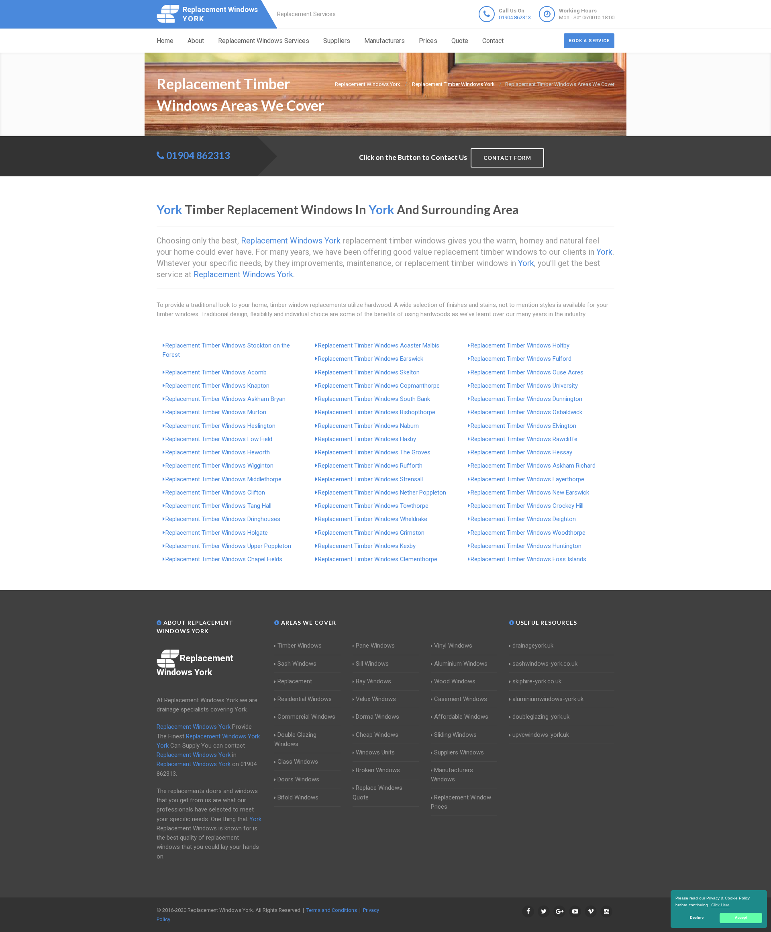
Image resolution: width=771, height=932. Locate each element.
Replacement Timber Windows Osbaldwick (526, 412)
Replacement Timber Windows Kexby (367, 546)
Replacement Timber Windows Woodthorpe (528, 532)
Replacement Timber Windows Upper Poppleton (228, 546)
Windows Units (375, 752)
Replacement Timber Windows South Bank (374, 399)
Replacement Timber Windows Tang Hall (218, 505)
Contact (493, 41)
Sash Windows (296, 663)
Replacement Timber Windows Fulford (521, 358)
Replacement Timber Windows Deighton (523, 519)
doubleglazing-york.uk (540, 716)
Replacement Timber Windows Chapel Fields (223, 559)
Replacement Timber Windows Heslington (220, 425)
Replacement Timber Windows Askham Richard (533, 465)
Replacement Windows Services (263, 41)
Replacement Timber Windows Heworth (217, 452)
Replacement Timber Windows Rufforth (370, 465)
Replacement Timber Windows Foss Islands (528, 559)
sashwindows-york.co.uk (544, 663)
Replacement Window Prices (461, 802)
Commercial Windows (306, 716)
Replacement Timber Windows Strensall (370, 479)
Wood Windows (454, 681)
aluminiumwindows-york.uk (547, 699)
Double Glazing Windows (295, 739)
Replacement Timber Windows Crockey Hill (527, 505)
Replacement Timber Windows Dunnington (526, 399)
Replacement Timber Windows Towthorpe (373, 505)
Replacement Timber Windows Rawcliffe (524, 439)
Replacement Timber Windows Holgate (216, 532)
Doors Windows (298, 779)
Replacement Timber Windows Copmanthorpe (379, 385)
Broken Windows (378, 770)
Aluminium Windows (460, 663)
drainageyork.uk (532, 645)
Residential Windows (304, 699)
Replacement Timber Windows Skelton (369, 372)
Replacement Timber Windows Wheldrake (372, 519)
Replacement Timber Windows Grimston (371, 532)
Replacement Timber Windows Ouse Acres (527, 372)
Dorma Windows (377, 716)
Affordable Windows (461, 716)
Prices (428, 41)
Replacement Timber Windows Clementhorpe (377, 559)
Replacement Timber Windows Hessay (521, 452)
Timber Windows (299, 645)
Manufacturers (384, 41)
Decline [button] (697, 918)
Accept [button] (741, 918)
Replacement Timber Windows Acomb (216, 372)
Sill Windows (372, 663)
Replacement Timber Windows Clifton (215, 492)
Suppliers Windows (459, 752)
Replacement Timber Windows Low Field (218, 439)
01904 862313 (515, 17)
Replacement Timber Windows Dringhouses (222, 519)
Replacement (294, 681)
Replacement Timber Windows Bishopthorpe (376, 412)
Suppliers (336, 41)
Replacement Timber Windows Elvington (523, 425)
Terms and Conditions (331, 910)
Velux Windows (376, 699)
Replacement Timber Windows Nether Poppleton (382, 492)
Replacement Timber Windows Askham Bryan (225, 399)
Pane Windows (375, 645)
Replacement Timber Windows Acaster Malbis (378, 345)
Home (165, 41)
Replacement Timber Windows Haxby (367, 439)
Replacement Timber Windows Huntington (526, 546)
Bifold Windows (297, 797)
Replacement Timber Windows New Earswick (530, 492)
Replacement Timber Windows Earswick (370, 358)
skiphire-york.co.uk (536, 681)
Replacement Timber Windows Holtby (520, 345)
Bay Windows (373, 681)
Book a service (589, 40)
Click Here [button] (720, 905)
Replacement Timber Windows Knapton (217, 385)
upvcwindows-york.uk (540, 734)
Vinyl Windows (453, 645)
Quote (459, 41)
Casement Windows (460, 699)
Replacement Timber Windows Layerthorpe (527, 479)
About (196, 41)
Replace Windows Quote (377, 792)
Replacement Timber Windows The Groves (374, 452)
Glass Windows (297, 761)
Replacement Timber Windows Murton (215, 412)
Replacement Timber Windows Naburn (368, 425)
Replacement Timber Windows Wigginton (219, 465)
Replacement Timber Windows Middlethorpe (223, 479)
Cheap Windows (377, 734)
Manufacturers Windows (452, 774)
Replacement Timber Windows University (524, 385)
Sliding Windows (455, 734)
